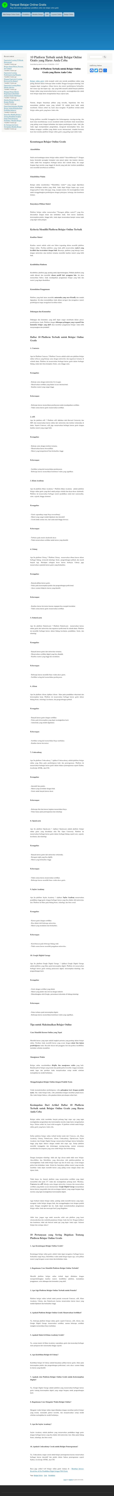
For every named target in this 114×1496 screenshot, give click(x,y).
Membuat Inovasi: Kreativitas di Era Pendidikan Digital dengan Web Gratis (57, 1469)
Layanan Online (56, 14)
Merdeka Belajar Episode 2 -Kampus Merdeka (12, 101)
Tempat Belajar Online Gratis (28, 4)
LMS (47, 14)
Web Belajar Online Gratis (11, 14)
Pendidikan (26, 14)
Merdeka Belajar (37, 14)
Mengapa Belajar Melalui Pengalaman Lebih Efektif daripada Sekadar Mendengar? (12, 94)
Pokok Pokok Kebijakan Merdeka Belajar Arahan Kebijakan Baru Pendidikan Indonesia (13, 108)
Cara (45, 1475)
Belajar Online (68, 14)
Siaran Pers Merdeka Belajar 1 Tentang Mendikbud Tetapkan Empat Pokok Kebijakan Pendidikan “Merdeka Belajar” (13, 117)
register (71, 1479)
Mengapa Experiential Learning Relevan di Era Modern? (13, 80)
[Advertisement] (57, 33)
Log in (65, 1479)
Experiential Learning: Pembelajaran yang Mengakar (12, 74)
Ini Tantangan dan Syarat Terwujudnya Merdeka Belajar (12, 126)
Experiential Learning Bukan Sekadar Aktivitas (12, 86)
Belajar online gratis (37, 81)
